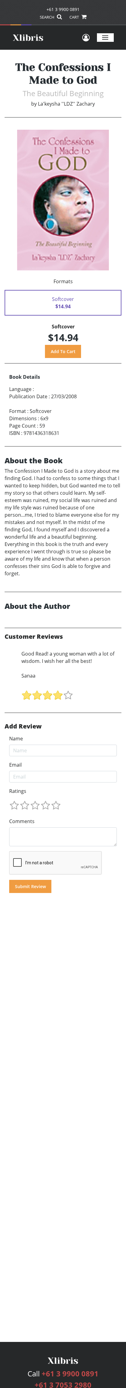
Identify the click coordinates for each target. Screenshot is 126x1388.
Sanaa (28, 675)
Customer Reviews (34, 636)
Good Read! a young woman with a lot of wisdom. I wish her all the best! (67, 657)
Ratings (17, 791)
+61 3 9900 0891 (63, 9)
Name (16, 738)
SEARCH (47, 17)
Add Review (23, 726)
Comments (22, 821)
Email (15, 764)
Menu (105, 37)
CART (74, 17)
